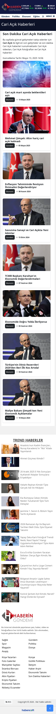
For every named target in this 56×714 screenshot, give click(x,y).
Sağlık (5, 639)
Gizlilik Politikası (37, 661)
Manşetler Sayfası (11, 664)
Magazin (6, 647)
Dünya (32, 647)
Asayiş (5, 651)
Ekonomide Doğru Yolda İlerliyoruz (26, 321)
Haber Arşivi (35, 668)
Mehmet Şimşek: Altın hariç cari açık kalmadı (24, 140)
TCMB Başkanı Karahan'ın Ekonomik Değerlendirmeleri (22, 277)
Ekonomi (26, 16)
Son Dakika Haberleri (39, 676)
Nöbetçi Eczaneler (11, 687)
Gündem (5, 16)
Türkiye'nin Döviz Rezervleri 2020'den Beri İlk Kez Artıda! (22, 366)
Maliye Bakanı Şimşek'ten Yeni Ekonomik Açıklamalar (23, 412)
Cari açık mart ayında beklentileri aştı (25, 94)
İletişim (32, 664)
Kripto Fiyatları (9, 680)
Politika (16, 16)
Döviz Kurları (8, 672)
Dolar (26, 6)
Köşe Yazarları (9, 657)
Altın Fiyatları (8, 676)
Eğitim (36, 16)
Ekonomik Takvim (11, 683)
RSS (9, 702)
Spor (4, 643)
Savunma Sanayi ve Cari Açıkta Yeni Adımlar (26, 232)
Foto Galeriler (9, 661)
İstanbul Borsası (10, 668)
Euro (38, 6)
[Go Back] (50, 708)
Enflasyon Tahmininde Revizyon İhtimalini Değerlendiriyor (24, 186)
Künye (32, 657)
